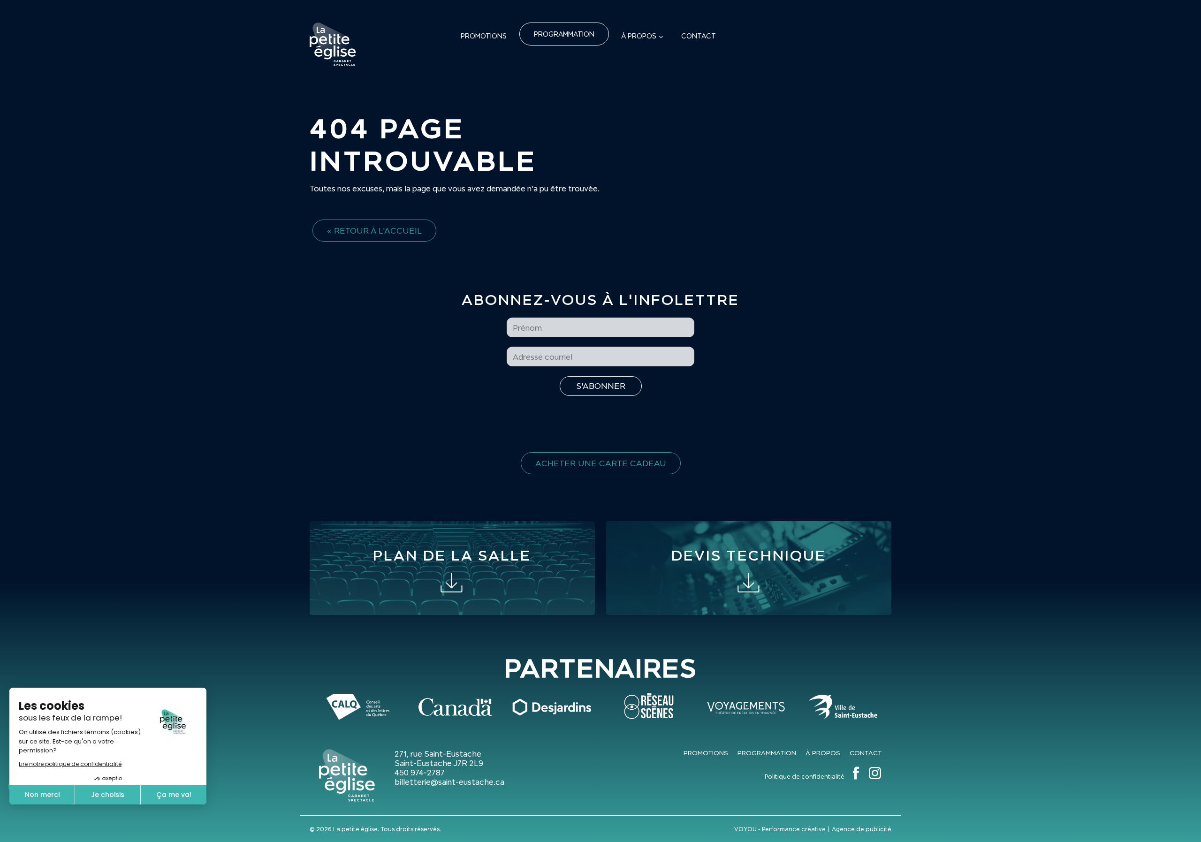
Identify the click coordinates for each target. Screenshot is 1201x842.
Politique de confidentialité (804, 776)
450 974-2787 (420, 772)
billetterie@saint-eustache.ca (449, 782)
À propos (638, 36)
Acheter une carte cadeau (600, 463)
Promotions (484, 36)
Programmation (564, 34)
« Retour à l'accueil (374, 230)
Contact (698, 36)
